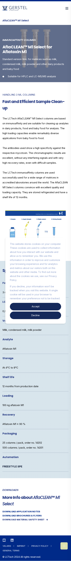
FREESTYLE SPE (12, 466)
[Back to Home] (14, 9)
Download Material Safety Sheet (23, 519)
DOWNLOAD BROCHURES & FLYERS (22, 515)
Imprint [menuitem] (21, 546)
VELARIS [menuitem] (7, 546)
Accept (35, 306)
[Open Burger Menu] (67, 8)
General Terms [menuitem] (11, 550)
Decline (35, 315)
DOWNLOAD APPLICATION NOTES (21, 511)
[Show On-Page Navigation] (64, 546)
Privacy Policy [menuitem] (39, 546)
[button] (66, 556)
